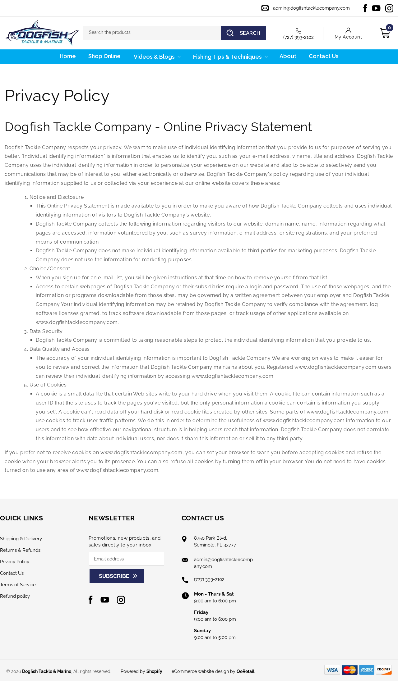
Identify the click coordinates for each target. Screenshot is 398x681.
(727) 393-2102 (298, 37)
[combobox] (174, 33)
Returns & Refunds (20, 550)
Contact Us (12, 573)
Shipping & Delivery (21, 539)
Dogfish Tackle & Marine (46, 671)
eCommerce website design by (204, 671)
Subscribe (114, 576)
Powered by (141, 671)
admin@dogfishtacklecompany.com (311, 8)
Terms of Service (18, 584)
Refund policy (15, 596)
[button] (156, 56)
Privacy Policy (14, 561)
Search (250, 33)
